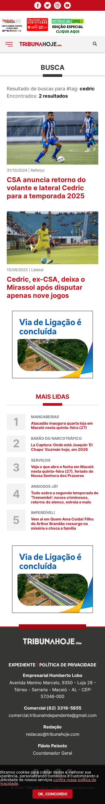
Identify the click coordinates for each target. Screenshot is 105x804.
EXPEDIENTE (22, 664)
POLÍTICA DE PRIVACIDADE (67, 664)
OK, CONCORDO (52, 794)
